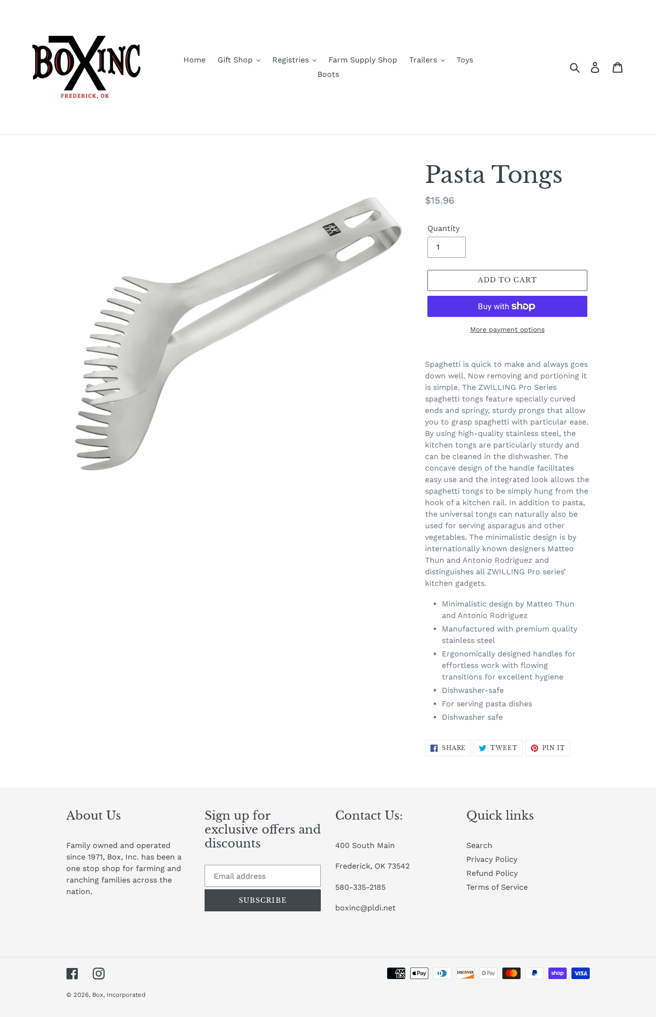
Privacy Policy (491, 859)
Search (479, 845)
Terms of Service (497, 887)
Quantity (443, 228)
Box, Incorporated (119, 994)
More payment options (507, 329)
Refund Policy (492, 873)
